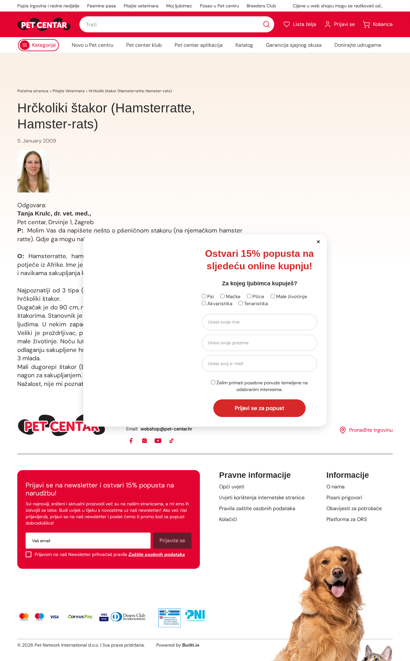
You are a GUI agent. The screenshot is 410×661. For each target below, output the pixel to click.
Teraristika (255, 303)
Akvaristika (219, 303)
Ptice (257, 296)
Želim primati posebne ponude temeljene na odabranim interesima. (261, 386)
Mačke (233, 296)
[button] (318, 241)
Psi (210, 296)
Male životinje (291, 296)
